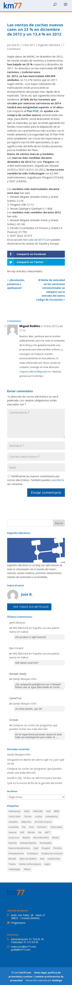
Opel (35, 848)
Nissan (55, 837)
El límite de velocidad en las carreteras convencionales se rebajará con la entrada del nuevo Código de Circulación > (50, 290)
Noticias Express (28, 842)
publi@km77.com (20, 949)
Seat (42, 858)
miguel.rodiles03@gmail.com (35, 371)
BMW (56, 811)
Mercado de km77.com (37, 239)
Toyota (12, 864)
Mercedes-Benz (41, 837)
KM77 (47, 832)
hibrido (31, 832)
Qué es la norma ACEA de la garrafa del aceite (34, 783)
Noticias (13, 842)
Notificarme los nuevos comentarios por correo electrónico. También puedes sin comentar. (35, 480)
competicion (51, 816)
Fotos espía (56, 827)
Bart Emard (16, 648)
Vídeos (27, 869)
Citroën (27, 816)
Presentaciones (16, 853)
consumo (13, 821)
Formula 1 (42, 827)
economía (14, 827)
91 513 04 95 (31, 942)
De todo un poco (43, 821)
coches (38, 816)
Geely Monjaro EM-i (25, 679)
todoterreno (54, 858)
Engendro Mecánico (49, 45)
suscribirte (57, 480)
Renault (12, 858)
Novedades (45, 842)
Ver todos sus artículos (31, 606)
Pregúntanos (18, 922)
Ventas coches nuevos (30, 864)
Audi (48, 811)
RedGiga (57, 980)
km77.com (25, 972)
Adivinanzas (14, 811)
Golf (22, 832)
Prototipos (32, 853)
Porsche (57, 848)
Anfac (27, 811)
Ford (31, 827)
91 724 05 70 (36, 939)
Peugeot (46, 848)
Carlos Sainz (15, 816)
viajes (47, 864)
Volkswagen (14, 869)
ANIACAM (37, 811)
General (12, 832)
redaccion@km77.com (23, 946)
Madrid (26, 837)
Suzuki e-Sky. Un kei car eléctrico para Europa (34, 777)
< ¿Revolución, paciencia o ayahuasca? (16, 284)
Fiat (24, 827)
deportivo (26, 821)
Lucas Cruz (14, 837)
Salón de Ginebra (28, 858)
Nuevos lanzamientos (19, 848)
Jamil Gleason (17, 622)
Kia (39, 832)
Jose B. (16, 45)
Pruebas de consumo (52, 853)
